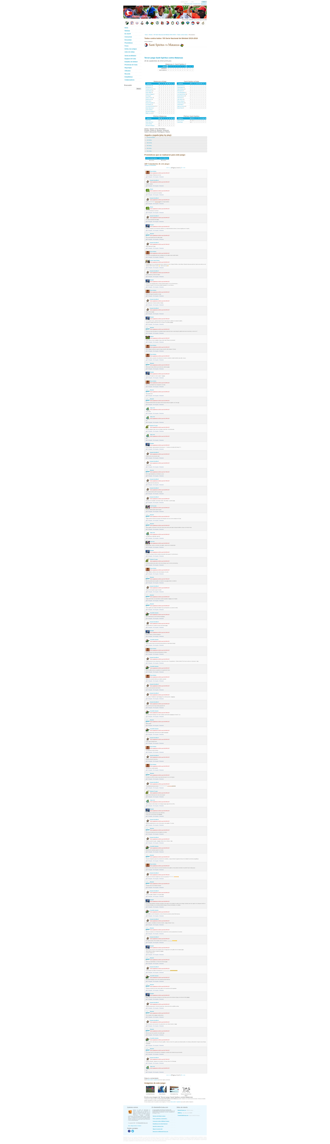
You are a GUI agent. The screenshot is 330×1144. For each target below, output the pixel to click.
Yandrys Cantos (149, 97)
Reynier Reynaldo (149, 102)
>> (184, 167)
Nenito (151, 189)
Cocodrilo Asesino (154, 612)
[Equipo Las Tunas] (182, 24)
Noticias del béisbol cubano (159, 1116)
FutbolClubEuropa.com (189, 1115)
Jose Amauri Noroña (150, 106)
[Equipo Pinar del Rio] (127, 24)
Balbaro (152, 336)
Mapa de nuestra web (157, 1129)
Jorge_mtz (152, 407)
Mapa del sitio (134, 1125)
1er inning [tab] (149, 140)
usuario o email (184, 1)
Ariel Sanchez (149, 87)
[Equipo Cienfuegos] (157, 24)
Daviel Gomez (180, 85)
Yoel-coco (152, 541)
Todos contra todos (182, 34)
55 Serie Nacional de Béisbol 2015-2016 (165, 34)
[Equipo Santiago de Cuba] (198, 24)
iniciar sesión (150, 1079)
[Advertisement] (175, 29)
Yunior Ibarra (180, 97)
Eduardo (152, 233)
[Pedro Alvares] (162, 1092)
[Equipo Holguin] (187, 24)
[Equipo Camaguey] (177, 24)
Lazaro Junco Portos (155, 260)
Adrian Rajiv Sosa (149, 107)
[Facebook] (129, 1132)
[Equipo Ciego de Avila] (172, 24)
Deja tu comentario (151, 165)
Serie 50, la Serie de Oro (158, 1126)
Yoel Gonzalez (153, 505)
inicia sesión (173, 1101)
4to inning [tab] (149, 148)
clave (193, 1)
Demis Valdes (148, 92)
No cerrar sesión (188, 3)
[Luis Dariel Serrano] (150, 1092)
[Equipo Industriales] (132, 24)
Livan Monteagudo (181, 92)
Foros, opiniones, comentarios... (160, 1118)
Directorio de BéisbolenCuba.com (160, 1131)
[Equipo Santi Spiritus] (167, 24)
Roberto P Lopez (154, 425)
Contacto (139, 1125)
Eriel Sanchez (180, 90)
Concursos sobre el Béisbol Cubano (161, 1121)
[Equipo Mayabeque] (142, 24)
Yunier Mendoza (180, 89)
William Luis (148, 113)
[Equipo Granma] (193, 24)
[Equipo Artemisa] (137, 24)
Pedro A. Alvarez (180, 101)
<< (167, 167)
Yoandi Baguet (180, 87)
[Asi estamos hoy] (174, 1092)
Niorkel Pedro (180, 107)
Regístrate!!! (204, 3)
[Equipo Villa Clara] (162, 24)
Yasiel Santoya (149, 90)
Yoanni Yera (148, 101)
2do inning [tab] (149, 142)
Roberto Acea (148, 99)
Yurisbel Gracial (149, 89)
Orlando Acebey (180, 102)
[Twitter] (132, 1132)
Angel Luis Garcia (181, 106)
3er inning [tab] (149, 145)
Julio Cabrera (180, 99)
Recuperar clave (196, 3)
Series (150, 34)
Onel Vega (148, 95)
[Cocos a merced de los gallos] (186, 1092)
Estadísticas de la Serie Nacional (160, 1123)
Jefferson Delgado (149, 94)
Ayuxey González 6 (154, 180)
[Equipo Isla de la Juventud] (147, 24)
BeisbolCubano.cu (185, 1110)
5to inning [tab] (149, 151)
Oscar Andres (153, 171)
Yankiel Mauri (180, 104)
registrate (156, 1079)
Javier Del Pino (149, 109)
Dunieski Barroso (181, 95)
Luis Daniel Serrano (181, 94)
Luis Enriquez (148, 104)
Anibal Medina (149, 85)
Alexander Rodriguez (150, 111)
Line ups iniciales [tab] (151, 137)
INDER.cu (185, 1112)
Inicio (146, 34)
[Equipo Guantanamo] (203, 24)
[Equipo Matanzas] (152, 24)
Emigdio (152, 224)
